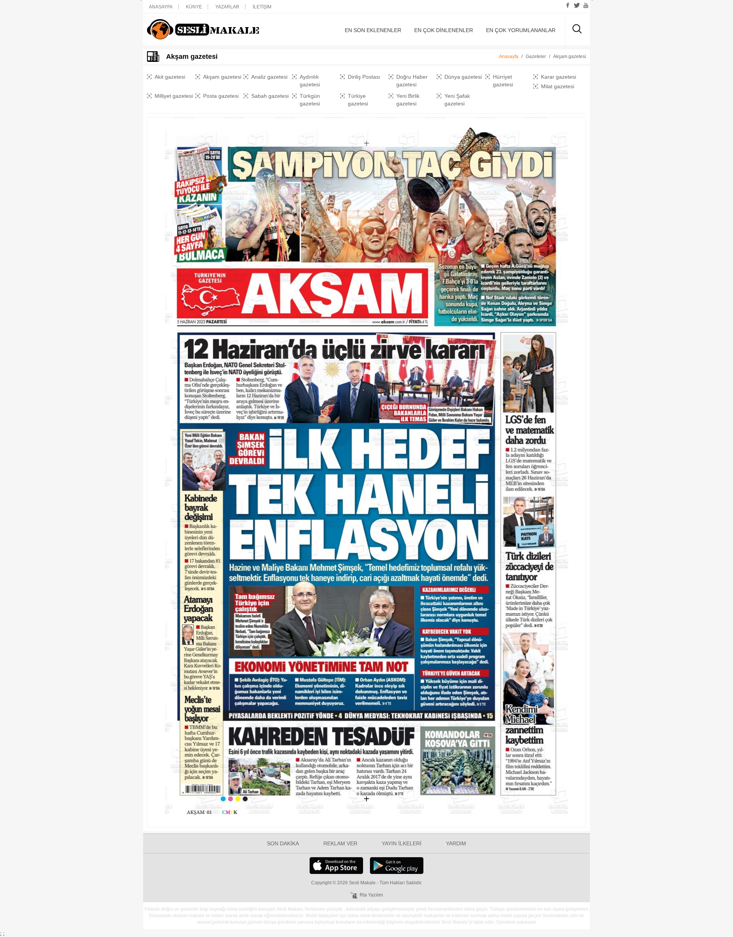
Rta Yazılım (371, 895)
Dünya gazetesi (463, 77)
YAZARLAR (227, 7)
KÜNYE (194, 7)
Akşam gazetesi (222, 77)
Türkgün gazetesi (310, 100)
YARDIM (456, 843)
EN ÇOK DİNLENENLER (443, 30)
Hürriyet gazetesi (503, 80)
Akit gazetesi (170, 77)
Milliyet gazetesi (174, 96)
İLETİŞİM (262, 7)
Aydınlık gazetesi (310, 80)
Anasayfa (508, 56)
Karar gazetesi (558, 77)
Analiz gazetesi (269, 77)
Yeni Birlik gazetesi (408, 100)
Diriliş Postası (364, 77)
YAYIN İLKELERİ (401, 843)
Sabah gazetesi (270, 96)
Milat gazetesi (557, 86)
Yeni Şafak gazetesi (457, 100)
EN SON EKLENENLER (373, 30)
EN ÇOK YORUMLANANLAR (520, 30)
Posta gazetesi (221, 96)
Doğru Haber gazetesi (412, 80)
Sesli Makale (215, 29)
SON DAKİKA (283, 843)
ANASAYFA (161, 7)
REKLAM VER (340, 843)
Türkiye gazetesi (358, 100)
